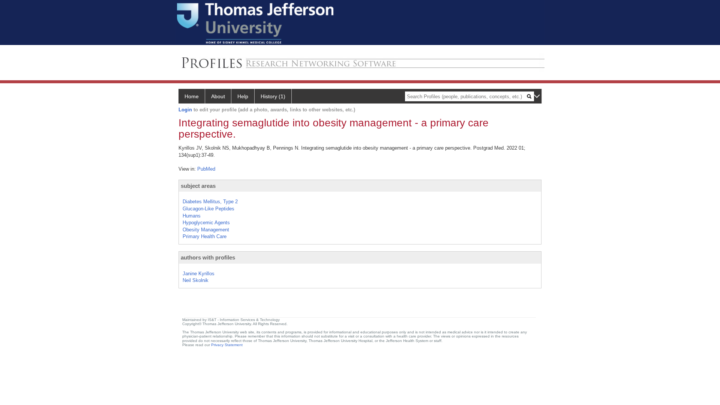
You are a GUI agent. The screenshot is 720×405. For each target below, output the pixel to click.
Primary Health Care (204, 236)
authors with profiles (208, 257)
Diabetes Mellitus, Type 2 (210, 201)
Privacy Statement (227, 345)
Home (191, 96)
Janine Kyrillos (198, 273)
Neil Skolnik (195, 280)
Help (242, 96)
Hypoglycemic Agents (206, 222)
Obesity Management (206, 229)
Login (185, 109)
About (218, 96)
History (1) (273, 96)
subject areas (198, 186)
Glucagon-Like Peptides (208, 209)
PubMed (206, 169)
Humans (192, 216)
